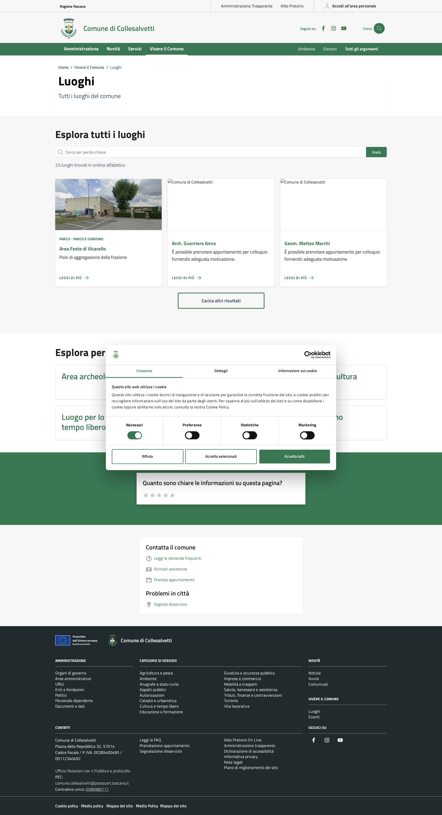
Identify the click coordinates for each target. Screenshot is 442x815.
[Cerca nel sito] (379, 28)
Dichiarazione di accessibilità (249, 751)
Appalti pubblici (153, 689)
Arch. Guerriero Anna (194, 243)
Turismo (231, 700)
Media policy (92, 806)
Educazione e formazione (161, 712)
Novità (113, 48)
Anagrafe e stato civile (159, 684)
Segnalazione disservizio (161, 751)
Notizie (314, 673)
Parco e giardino (88, 239)
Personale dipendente (74, 700)
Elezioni (330, 49)
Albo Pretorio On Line (242, 740)
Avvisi (313, 678)
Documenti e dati (70, 706)
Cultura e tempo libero (159, 706)
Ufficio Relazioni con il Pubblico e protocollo (92, 771)
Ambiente (306, 49)
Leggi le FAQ (150, 740)
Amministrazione (81, 48)
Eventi (314, 717)
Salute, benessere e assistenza (250, 689)
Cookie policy (66, 806)
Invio (376, 152)
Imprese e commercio (242, 678)
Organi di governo (70, 673)
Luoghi (314, 711)
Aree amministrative (73, 678)
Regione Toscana (72, 6)
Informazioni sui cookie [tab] (297, 371)
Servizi (135, 48)
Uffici (59, 684)
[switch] (192, 435)
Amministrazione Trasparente (246, 6)
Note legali (233, 762)
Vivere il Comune (167, 48)
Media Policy (147, 806)
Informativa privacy (241, 756)
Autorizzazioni (152, 695)
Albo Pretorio (292, 6)
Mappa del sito (119, 806)
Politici (61, 695)
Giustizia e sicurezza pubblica (249, 673)
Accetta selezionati (221, 457)
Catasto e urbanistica (158, 700)
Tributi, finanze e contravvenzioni (253, 695)
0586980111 (97, 789)
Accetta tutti (294, 457)
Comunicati (318, 684)
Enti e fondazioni (69, 689)
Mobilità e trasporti (240, 684)
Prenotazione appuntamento (164, 745)
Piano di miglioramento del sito (251, 767)
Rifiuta (147, 457)
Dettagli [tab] (221, 371)
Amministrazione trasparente (249, 745)
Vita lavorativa (236, 706)
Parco (65, 239)
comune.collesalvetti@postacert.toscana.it (92, 783)
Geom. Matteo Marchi (307, 243)
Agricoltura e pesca (156, 673)
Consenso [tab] (144, 371)
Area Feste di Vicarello (82, 249)
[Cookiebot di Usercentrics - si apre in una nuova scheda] (308, 355)
